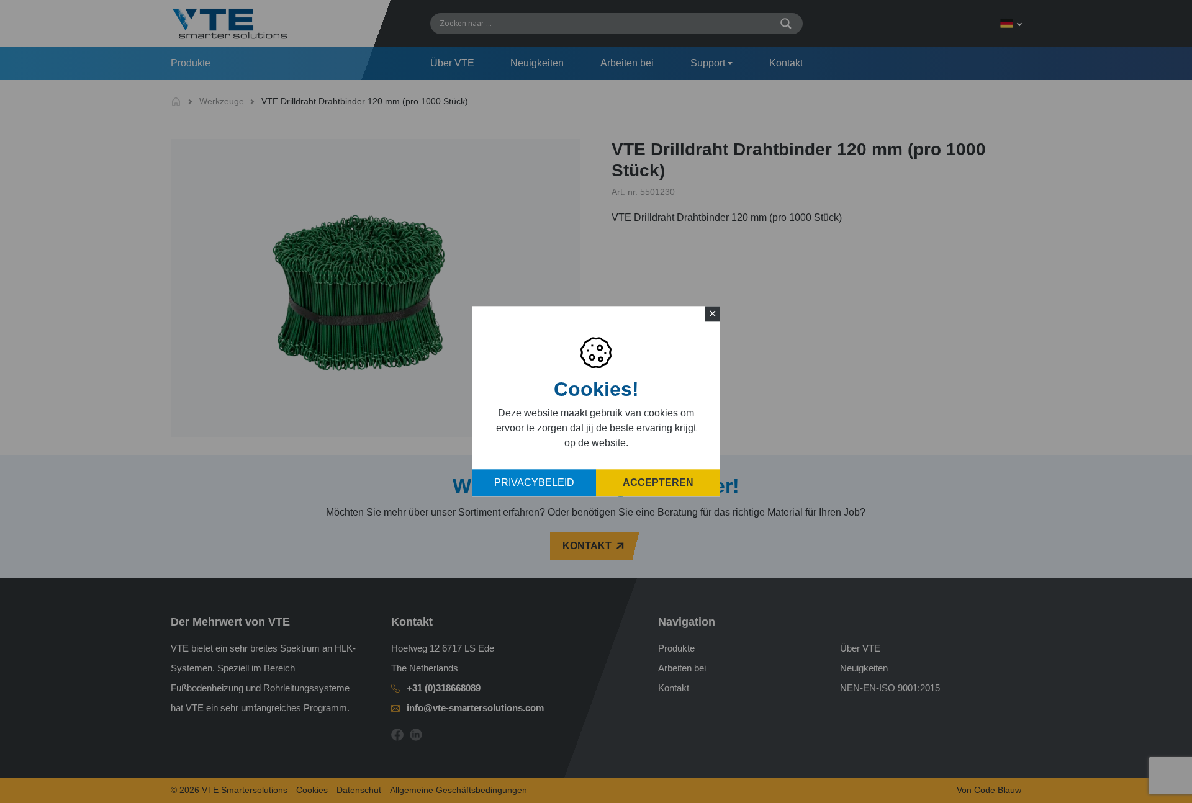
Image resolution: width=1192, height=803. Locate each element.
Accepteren (658, 483)
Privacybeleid (534, 483)
